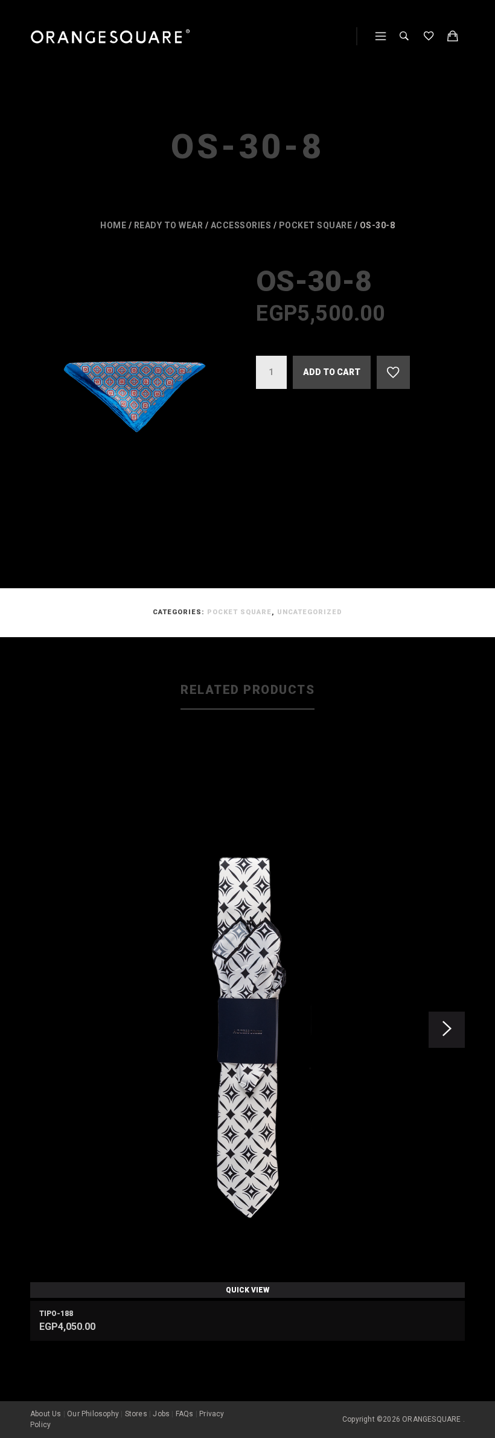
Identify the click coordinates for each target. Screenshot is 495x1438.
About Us (46, 1414)
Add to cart (331, 372)
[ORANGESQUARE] (110, 37)
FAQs (185, 1414)
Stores (136, 1414)
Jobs (161, 1414)
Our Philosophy (93, 1414)
